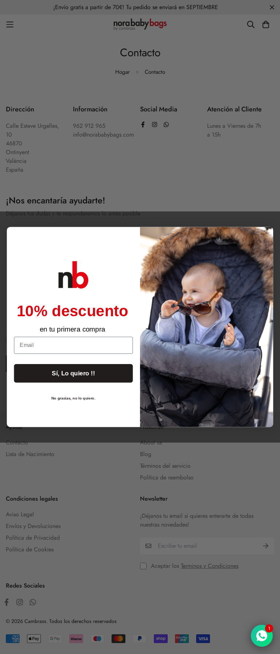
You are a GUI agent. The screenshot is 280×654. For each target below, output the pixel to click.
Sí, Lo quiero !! (73, 373)
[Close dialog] (264, 236)
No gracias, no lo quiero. (73, 398)
